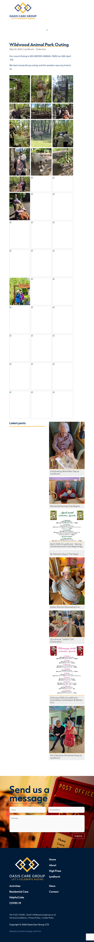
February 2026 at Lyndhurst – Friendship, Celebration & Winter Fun (66, 700)
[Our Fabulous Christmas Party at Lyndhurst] (67, 730)
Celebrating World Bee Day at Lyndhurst (64, 472)
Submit (78, 836)
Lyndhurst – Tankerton (35, 49)
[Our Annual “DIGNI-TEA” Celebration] (67, 624)
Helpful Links (16, 897)
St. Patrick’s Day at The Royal (64, 554)
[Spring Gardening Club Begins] (67, 490)
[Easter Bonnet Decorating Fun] (67, 581)
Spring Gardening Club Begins (65, 506)
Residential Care (18, 891)
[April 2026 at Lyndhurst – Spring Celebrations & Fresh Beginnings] (67, 525)
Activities (14, 886)
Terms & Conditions (18, 918)
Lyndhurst (54, 876)
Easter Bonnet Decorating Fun (65, 607)
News (52, 886)
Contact (54, 891)
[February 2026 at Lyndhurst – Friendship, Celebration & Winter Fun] (67, 670)
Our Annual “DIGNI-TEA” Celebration (62, 640)
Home (52, 859)
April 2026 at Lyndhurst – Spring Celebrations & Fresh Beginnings (66, 545)
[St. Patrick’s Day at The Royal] (67, 551)
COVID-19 (15, 903)
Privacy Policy (34, 918)
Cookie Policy (48, 918)
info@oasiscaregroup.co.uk (44, 914)
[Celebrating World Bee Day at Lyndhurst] (67, 445)
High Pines (55, 870)
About (52, 865)
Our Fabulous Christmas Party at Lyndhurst (66, 756)
